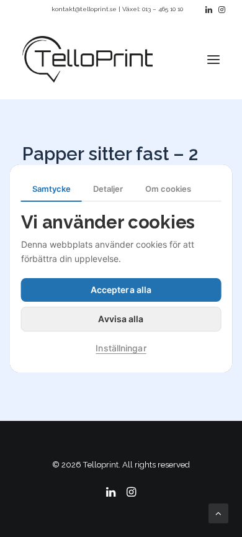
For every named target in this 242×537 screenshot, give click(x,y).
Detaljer (108, 189)
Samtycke (51, 189)
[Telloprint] (87, 59)
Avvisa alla (120, 319)
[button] (208, 9)
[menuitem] (208, 9)
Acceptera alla (121, 289)
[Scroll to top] (218, 512)
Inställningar (121, 348)
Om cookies (168, 189)
